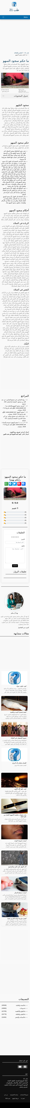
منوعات (22, 1008)
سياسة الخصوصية (14, 1094)
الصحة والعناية (20, 1005)
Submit (15, 565)
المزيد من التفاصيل (23, 627)
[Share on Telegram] (11, 484)
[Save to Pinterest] (19, 484)
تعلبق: (23, 546)
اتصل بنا (23, 1098)
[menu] (3, 17)
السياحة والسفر (19, 1017)
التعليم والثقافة (20, 1014)
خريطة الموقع (15, 1098)
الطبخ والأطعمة (19, 1011)
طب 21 (26, 53)
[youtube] (20, 1066)
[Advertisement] (15, 35)
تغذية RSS (7, 1098)
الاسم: (23, 539)
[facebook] (25, 1066)
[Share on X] (15, 484)
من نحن (6, 1094)
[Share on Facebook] (24, 484)
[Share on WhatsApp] (6, 484)
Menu (26, 17)
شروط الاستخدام (24, 1094)
